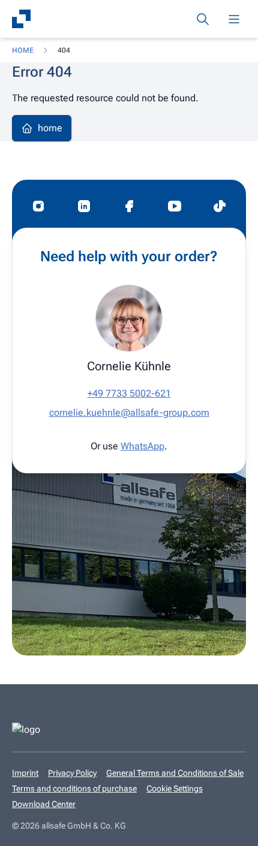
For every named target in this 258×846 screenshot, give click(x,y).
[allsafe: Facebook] (129, 206)
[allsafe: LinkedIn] (84, 206)
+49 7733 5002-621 (129, 393)
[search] (203, 19)
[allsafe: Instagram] (38, 206)
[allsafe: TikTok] (220, 206)
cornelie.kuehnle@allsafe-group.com (129, 412)
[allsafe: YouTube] (175, 206)
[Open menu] (234, 19)
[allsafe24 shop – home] (21, 19)
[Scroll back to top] (231, 829)
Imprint (25, 773)
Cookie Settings (174, 788)
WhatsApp (142, 446)
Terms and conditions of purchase (74, 788)
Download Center (44, 804)
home (23, 50)
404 (64, 50)
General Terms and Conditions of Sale (175, 773)
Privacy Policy (72, 773)
